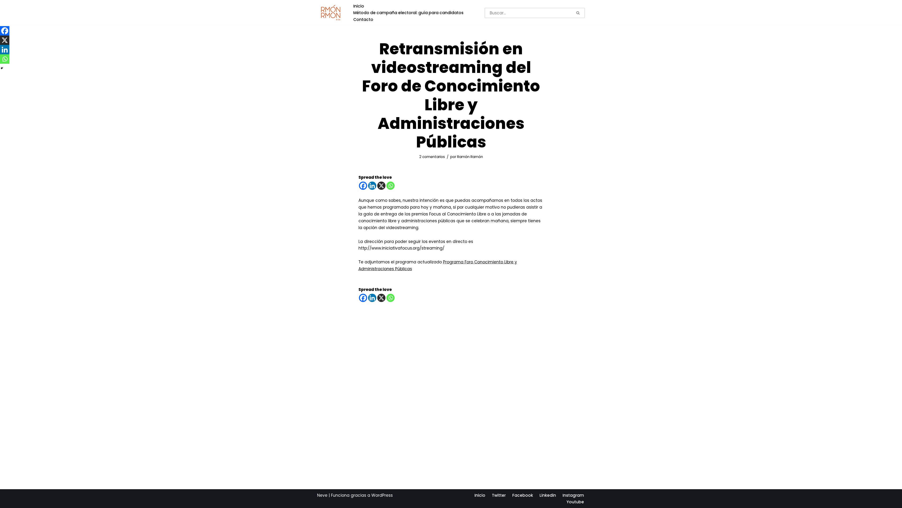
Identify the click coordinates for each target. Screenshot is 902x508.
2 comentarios (432, 156)
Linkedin (548, 495)
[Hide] (2, 68)
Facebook (522, 495)
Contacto (363, 19)
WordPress (382, 495)
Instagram (573, 495)
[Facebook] (363, 186)
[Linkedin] (372, 186)
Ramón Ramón (470, 156)
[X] (381, 186)
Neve (322, 495)
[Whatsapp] (390, 186)
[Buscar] (578, 13)
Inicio (358, 6)
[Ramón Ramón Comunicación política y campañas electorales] (331, 12)
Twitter (499, 495)
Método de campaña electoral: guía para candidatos (408, 13)
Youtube (575, 502)
